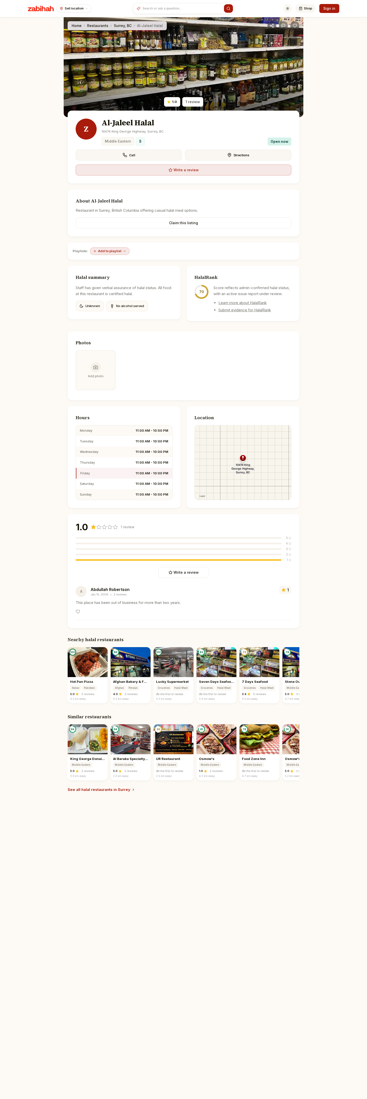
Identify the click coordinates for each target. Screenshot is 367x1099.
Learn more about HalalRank (242, 302)
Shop (308, 8)
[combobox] (182, 8)
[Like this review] (78, 611)
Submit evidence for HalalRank (244, 310)
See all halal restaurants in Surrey (99, 789)
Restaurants (97, 25)
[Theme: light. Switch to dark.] (288, 8)
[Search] (228, 8)
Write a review (186, 170)
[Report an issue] (283, 25)
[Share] (271, 25)
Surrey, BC (123, 25)
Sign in (329, 8)
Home (77, 25)
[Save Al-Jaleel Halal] (294, 25)
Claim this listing (183, 223)
